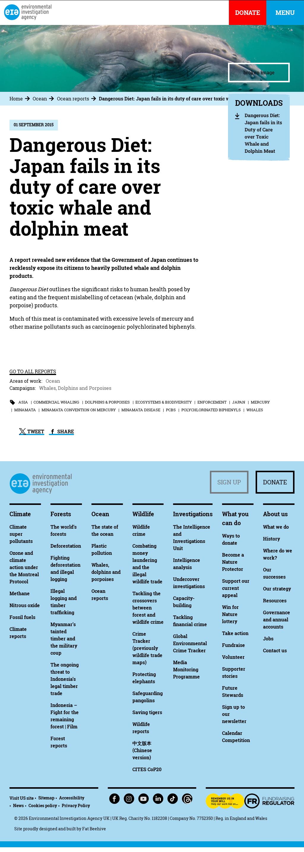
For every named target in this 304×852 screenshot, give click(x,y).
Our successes (274, 573)
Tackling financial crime (190, 621)
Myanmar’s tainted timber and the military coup (63, 638)
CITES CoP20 (147, 769)
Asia (23, 402)
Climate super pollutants (21, 534)
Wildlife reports (141, 728)
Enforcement (212, 402)
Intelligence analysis (186, 564)
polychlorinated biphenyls (211, 409)
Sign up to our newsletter (234, 714)
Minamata (25, 409)
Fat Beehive (94, 828)
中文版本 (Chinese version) (142, 750)
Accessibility (71, 798)
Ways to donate (231, 539)
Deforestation (65, 546)
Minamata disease (140, 409)
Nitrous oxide (25, 605)
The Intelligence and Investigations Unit (191, 538)
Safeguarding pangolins (147, 697)
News (18, 805)
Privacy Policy (76, 805)
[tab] (20, 98)
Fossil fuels (22, 617)
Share (65, 431)
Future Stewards (232, 691)
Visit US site (22, 798)
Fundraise (233, 645)
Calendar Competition (236, 737)
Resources (274, 600)
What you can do (235, 518)
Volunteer (233, 657)
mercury (260, 402)
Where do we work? (277, 554)
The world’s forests (63, 530)
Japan (238, 402)
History (271, 539)
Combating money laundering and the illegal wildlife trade (147, 564)
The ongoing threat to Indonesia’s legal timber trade (64, 679)
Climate (20, 514)
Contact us (275, 650)
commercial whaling (56, 402)
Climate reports (18, 633)
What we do (276, 527)
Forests (60, 514)
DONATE (247, 12)
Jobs (268, 638)
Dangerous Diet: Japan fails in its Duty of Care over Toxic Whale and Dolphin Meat (263, 133)
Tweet (35, 431)
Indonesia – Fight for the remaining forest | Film (64, 716)
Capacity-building (183, 602)
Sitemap (46, 798)
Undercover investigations (189, 583)
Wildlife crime (141, 530)
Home (16, 98)
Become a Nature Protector (233, 562)
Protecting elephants (144, 678)
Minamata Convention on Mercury (79, 409)
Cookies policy (42, 805)
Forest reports (58, 742)
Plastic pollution (101, 549)
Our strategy (277, 588)
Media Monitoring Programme (186, 669)
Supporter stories (233, 672)
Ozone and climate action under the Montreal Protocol (24, 567)
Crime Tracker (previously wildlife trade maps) (147, 648)
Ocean (40, 98)
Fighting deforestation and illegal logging (65, 568)
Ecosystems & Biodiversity (163, 402)
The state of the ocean (104, 530)
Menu (285, 12)
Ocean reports (73, 98)
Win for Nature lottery (230, 614)
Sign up (229, 482)
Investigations (193, 514)
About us (275, 514)
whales (254, 409)
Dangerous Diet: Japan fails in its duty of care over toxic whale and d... (177, 98)
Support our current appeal (235, 588)
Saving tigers (147, 712)
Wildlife (143, 514)
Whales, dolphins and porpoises (106, 572)
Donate (275, 482)
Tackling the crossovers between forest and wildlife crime (148, 607)
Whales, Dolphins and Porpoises (75, 388)
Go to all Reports (33, 371)
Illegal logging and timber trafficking (63, 602)
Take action (235, 633)
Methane (20, 593)
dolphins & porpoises (107, 402)
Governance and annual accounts (276, 619)
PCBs (171, 409)
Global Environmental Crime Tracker (190, 643)
